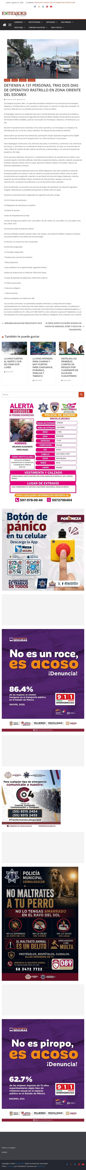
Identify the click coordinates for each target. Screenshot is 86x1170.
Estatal (7, 80)
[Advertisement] (43, 609)
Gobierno (18, 22)
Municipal (31, 80)
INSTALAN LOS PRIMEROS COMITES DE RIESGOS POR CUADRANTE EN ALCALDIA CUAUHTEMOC (69, 367)
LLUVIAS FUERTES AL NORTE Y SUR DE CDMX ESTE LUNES (13, 363)
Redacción (22, 99)
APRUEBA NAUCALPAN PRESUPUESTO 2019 (23, 323)
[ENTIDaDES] (4, 25)
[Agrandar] (81, 404)
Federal (14, 80)
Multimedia (66, 22)
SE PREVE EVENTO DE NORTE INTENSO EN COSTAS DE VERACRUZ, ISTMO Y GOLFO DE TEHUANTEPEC (63, 326)
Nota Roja (18, 27)
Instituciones (34, 22)
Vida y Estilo (56, 27)
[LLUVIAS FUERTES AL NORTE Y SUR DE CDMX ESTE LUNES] (14, 343)
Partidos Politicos (37, 27)
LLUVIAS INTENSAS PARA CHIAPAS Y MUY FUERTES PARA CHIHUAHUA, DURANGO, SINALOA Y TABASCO (43, 367)
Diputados (50, 22)
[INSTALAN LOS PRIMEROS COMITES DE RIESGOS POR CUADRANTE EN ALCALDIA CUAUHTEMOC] (71, 343)
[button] (24, 22)
